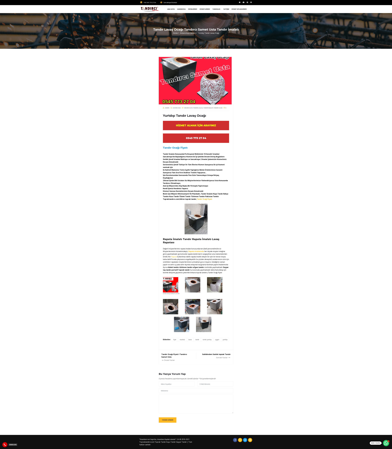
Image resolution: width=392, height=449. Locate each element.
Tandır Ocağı (218, 108)
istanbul (182, 340)
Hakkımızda (181, 9)
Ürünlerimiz (192, 9)
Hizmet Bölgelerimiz (239, 9)
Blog (201, 108)
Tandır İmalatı (208, 108)
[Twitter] (247, 2)
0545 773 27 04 (196, 138)
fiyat (174, 340)
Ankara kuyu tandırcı (191, 108)
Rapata (174, 257)
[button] (386, 443)
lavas (190, 340)
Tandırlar (216, 9)
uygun (217, 340)
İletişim (226, 9)
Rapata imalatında (196, 251)
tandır (197, 340)
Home (175, 33)
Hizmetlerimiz (205, 9)
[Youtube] (251, 2)
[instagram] (243, 2)
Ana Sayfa (171, 9)
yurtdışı (225, 340)
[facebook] (239, 2)
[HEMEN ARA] (4, 444)
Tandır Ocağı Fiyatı (205, 199)
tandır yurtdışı (207, 340)
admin (167, 108)
